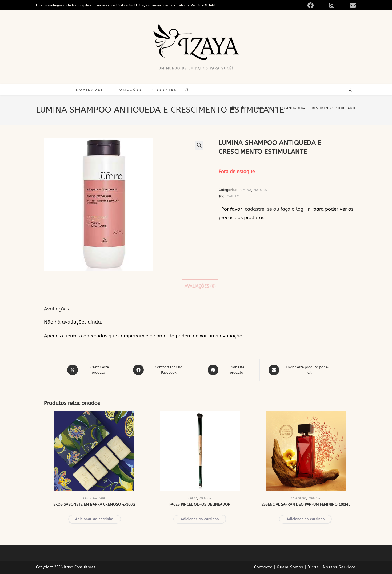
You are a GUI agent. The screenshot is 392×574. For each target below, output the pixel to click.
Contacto (263, 567)
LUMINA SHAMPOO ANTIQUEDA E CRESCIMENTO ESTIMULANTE (305, 108)
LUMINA (244, 190)
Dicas (313, 567)
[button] (199, 145)
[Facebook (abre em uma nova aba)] (316, 5)
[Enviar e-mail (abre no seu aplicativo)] (352, 5)
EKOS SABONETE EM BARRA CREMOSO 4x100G (94, 504)
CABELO (233, 196)
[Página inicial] (233, 108)
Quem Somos (290, 567)
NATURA (260, 190)
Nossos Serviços (339, 567)
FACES (192, 498)
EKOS (87, 498)
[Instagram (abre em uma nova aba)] (337, 5)
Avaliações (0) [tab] (200, 286)
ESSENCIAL (298, 498)
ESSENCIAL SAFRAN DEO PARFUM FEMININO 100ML (305, 504)
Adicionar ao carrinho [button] (94, 519)
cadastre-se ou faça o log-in (278, 209)
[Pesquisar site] (350, 90)
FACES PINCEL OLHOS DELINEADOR (199, 504)
